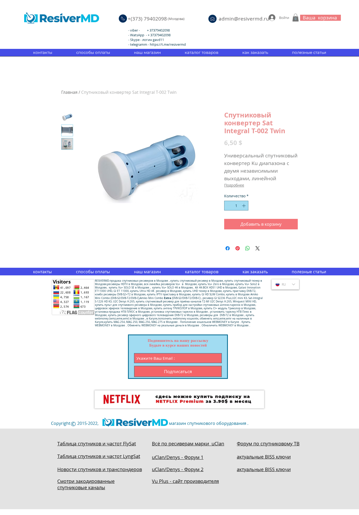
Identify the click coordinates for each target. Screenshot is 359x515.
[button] (295, 18)
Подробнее (234, 185)
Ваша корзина (320, 17)
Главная (69, 92)
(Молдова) (176, 18)
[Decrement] (228, 205)
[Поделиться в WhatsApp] (247, 248)
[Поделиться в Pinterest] (237, 248)
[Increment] (244, 205)
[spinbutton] (236, 205)
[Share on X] (257, 248)
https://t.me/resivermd (168, 44)
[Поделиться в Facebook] (227, 248)
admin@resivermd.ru (244, 18)
